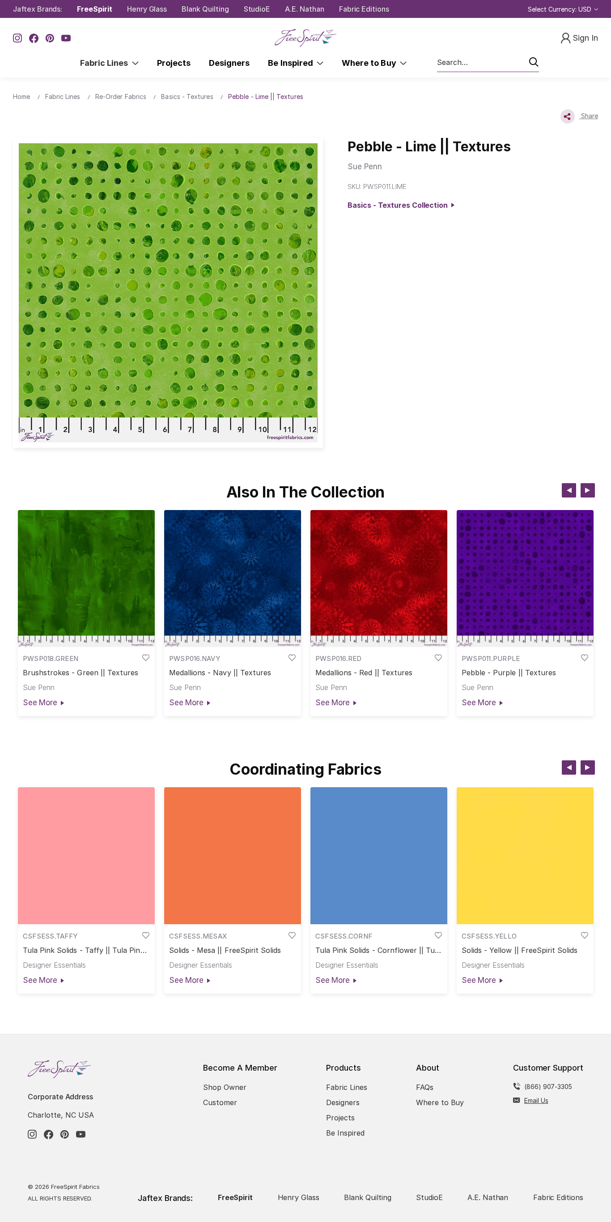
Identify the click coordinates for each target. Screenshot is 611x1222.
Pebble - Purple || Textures (509, 673)
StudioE (257, 8)
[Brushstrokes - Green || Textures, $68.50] (86, 578)
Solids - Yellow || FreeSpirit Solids (520, 950)
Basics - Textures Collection (399, 205)
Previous (569, 490)
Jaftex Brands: (37, 8)
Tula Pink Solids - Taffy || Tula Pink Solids (83, 950)
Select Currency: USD (560, 9)
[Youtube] (66, 38)
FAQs (424, 1087)
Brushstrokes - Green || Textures (81, 673)
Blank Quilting (205, 8)
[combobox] (488, 62)
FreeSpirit (94, 8)
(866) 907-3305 (548, 1086)
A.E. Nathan (304, 8)
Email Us (536, 1100)
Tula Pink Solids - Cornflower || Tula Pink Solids (378, 950)
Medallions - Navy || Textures (220, 673)
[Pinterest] (50, 38)
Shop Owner (224, 1087)
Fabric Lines (106, 63)
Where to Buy (371, 63)
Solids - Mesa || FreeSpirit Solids (225, 950)
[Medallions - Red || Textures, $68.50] (378, 578)
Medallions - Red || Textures (363, 673)
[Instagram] (17, 38)
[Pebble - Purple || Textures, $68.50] (525, 578)
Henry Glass (147, 8)
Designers (229, 63)
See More (40, 702)
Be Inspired (292, 63)
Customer (220, 1102)
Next (588, 490)
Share (588, 116)
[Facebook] (33, 38)
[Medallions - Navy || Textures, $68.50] (232, 578)
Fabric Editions (364, 8)
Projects (174, 63)
